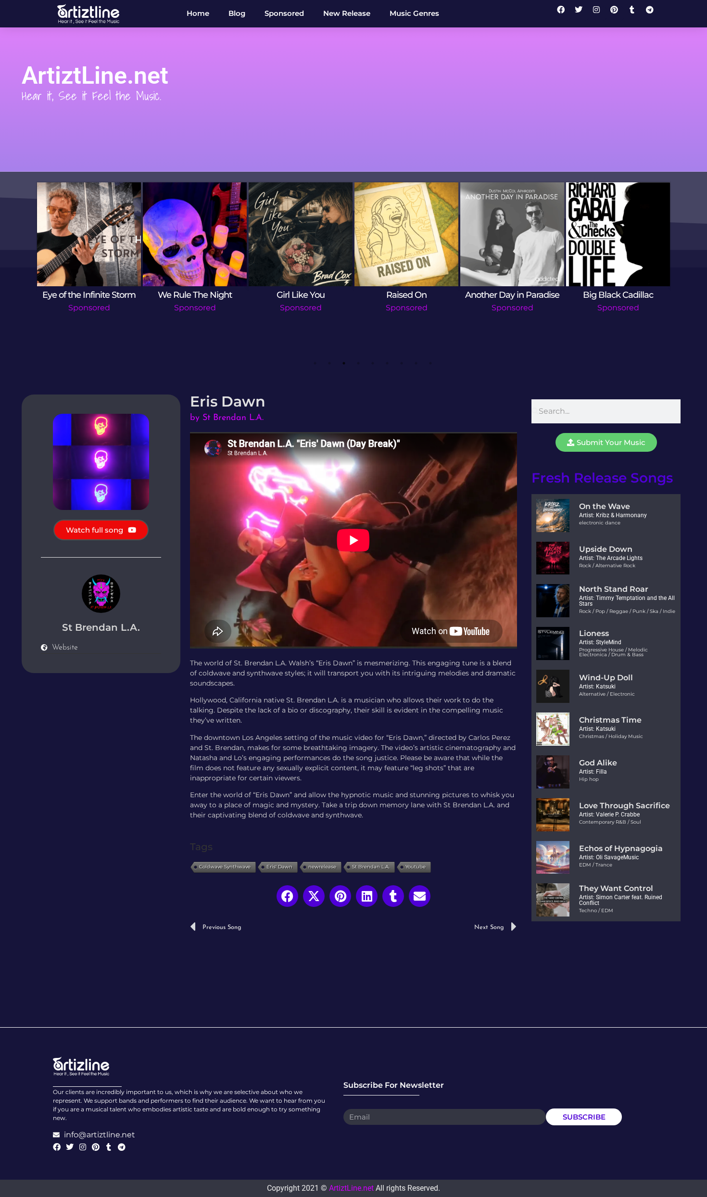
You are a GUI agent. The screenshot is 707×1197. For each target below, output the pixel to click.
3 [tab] (344, 363)
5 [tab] (373, 363)
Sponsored (89, 307)
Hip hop (589, 779)
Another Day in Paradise (512, 295)
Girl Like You (301, 295)
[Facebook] (564, 13)
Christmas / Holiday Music (611, 736)
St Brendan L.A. (371, 867)
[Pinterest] (618, 13)
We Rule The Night (195, 295)
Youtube (415, 867)
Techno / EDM (596, 910)
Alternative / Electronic (607, 694)
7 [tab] (401, 363)
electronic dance (599, 523)
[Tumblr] (636, 13)
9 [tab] (430, 363)
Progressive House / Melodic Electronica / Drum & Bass (613, 652)
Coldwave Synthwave (225, 867)
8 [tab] (416, 363)
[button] (287, 896)
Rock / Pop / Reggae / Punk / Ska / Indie (627, 611)
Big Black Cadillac (618, 295)
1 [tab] (315, 363)
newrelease (322, 867)
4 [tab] (358, 363)
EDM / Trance (595, 865)
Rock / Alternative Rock (607, 565)
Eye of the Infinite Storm (89, 295)
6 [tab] (387, 363)
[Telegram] (653, 13)
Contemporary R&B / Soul (610, 822)
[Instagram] (600, 13)
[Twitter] (582, 13)
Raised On (406, 295)
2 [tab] (329, 363)
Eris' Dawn (279, 867)
